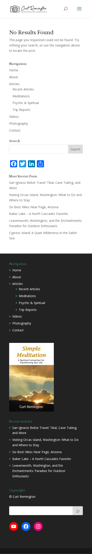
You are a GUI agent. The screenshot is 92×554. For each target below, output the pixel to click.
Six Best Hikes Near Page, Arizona (34, 207)
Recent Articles (23, 89)
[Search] (78, 510)
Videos (14, 116)
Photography (18, 123)
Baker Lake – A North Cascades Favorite (38, 214)
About (13, 77)
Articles (14, 84)
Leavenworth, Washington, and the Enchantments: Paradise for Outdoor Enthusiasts (38, 470)
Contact (15, 130)
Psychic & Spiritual (26, 103)
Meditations (21, 96)
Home (13, 70)
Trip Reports (21, 110)
